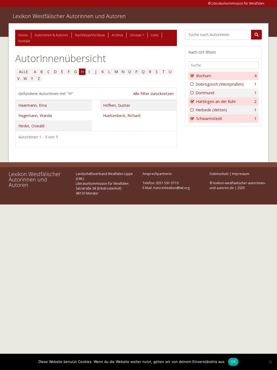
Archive (117, 35)
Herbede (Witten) (226, 109)
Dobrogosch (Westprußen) (226, 84)
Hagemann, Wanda (35, 115)
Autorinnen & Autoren (51, 35)
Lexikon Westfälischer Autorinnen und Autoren (69, 16)
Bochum (226, 75)
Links (155, 35)
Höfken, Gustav (116, 105)
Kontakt (24, 41)
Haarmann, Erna (32, 105)
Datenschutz (219, 173)
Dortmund (226, 92)
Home (23, 35)
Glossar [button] (136, 35)
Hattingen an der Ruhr (226, 101)
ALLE (23, 71)
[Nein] (270, 362)
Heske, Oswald (31, 125)
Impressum (240, 173)
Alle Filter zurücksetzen (153, 93)
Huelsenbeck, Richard (121, 115)
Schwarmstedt (226, 118)
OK (233, 361)
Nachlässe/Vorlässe (90, 35)
